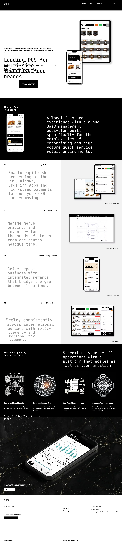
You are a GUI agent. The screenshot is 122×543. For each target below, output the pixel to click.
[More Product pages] (93, 3)
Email (5, 508)
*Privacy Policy (8, 540)
